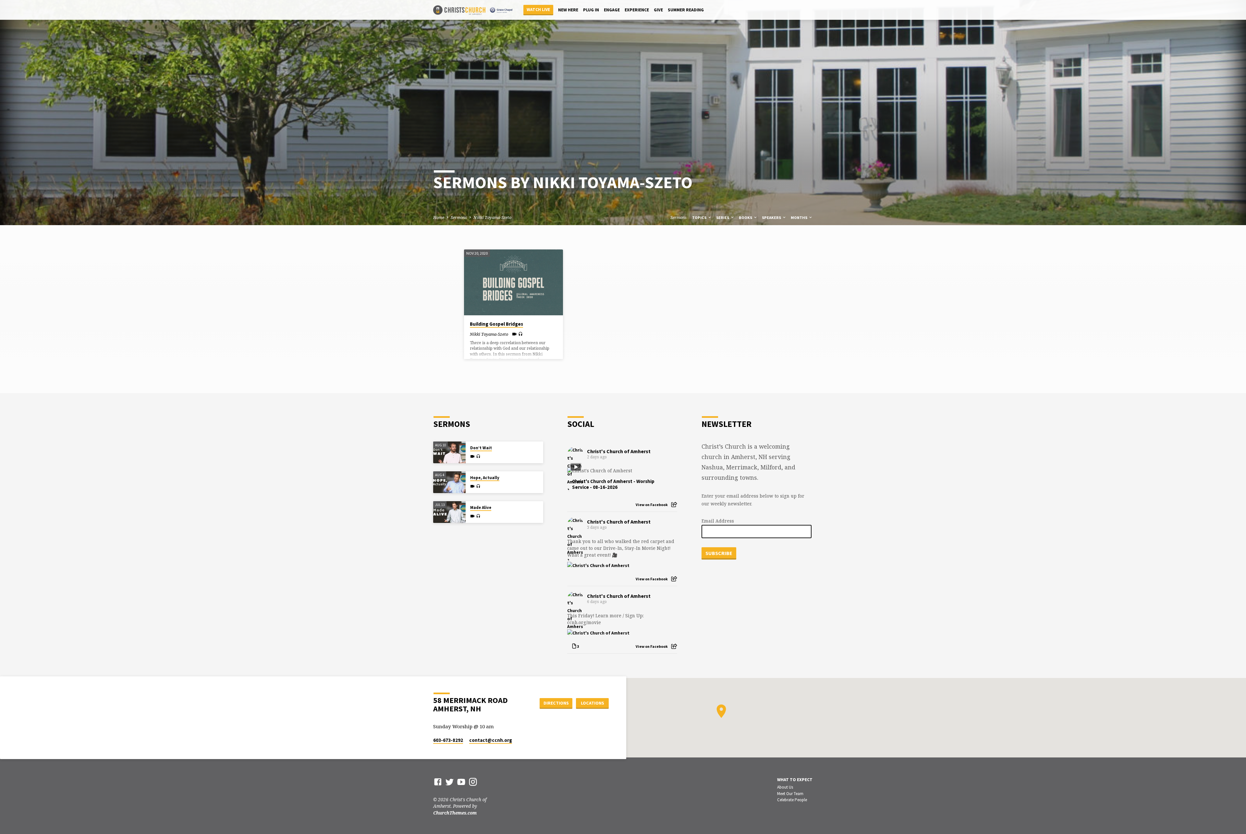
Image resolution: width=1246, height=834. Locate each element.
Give (658, 10)
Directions (556, 703)
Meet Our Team (790, 793)
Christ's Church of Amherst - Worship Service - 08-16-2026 (613, 484)
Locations (592, 703)
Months (799, 217)
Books (746, 217)
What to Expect (794, 779)
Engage (612, 10)
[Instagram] (473, 781)
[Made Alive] (449, 512)
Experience (637, 10)
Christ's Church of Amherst (619, 451)
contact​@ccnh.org (490, 740)
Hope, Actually (484, 477)
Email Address (718, 521)
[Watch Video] (514, 334)
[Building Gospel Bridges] (513, 282)
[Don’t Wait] (449, 452)
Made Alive (480, 507)
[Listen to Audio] (520, 334)
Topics (699, 217)
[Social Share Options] (674, 504)
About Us (785, 787)
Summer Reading (686, 10)
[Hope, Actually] (449, 482)
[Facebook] (438, 781)
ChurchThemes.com (455, 813)
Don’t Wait (481, 448)
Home (438, 217)
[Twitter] (449, 781)
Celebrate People (792, 800)
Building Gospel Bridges (496, 324)
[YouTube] (461, 781)
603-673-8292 (448, 740)
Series (723, 217)
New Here (568, 10)
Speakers (772, 217)
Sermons (459, 217)
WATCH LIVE (538, 9)
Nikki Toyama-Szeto (492, 217)
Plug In (591, 10)
